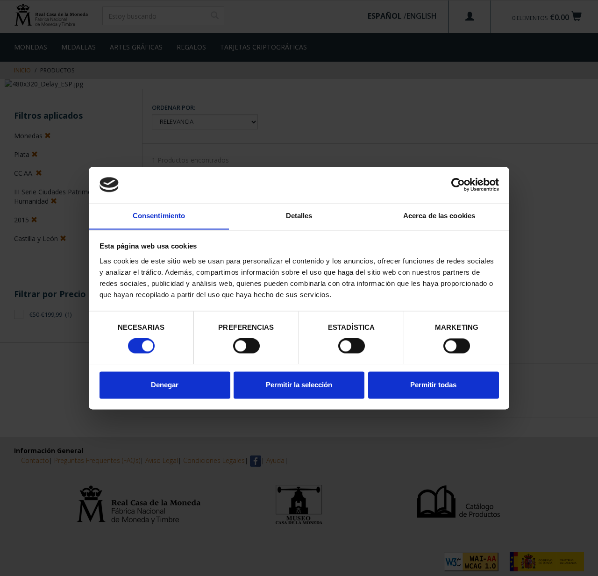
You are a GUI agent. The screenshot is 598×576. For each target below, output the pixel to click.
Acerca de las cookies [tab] (439, 216)
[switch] (246, 345)
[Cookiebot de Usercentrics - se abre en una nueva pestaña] (458, 185)
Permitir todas (433, 385)
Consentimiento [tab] (159, 216)
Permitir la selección (299, 385)
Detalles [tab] (299, 216)
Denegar (164, 385)
